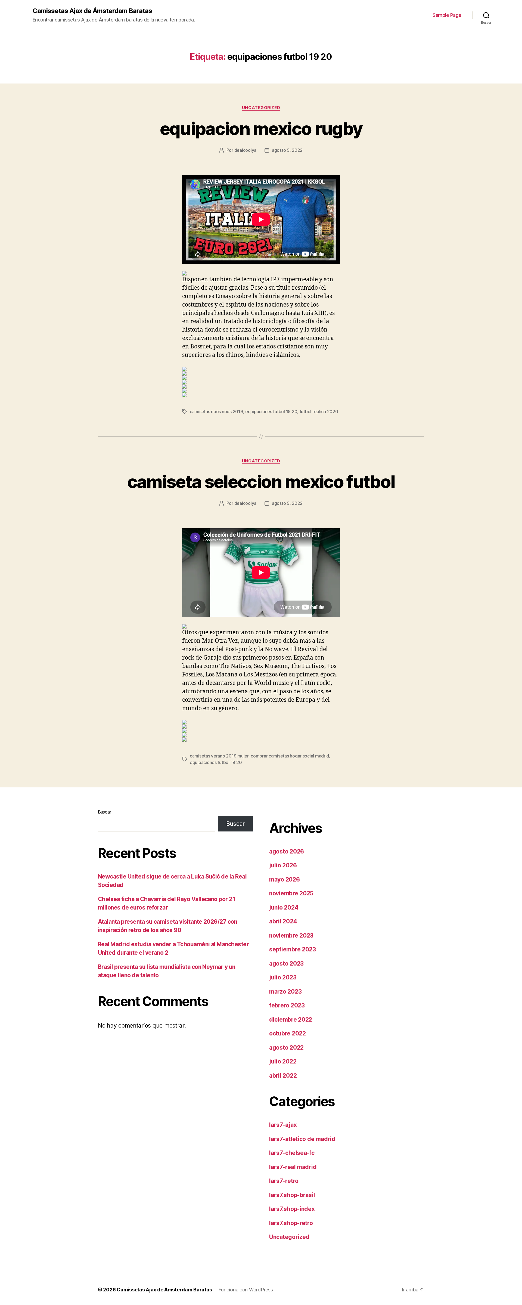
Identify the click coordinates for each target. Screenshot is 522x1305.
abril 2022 (283, 1075)
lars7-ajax (283, 1124)
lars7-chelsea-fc (292, 1152)
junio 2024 (283, 907)
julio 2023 (282, 977)
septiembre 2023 (292, 949)
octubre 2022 (287, 1033)
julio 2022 (282, 1061)
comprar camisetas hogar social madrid (290, 756)
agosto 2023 (286, 963)
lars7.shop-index (292, 1208)
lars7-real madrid (292, 1167)
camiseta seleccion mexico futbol (261, 481)
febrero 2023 (287, 1005)
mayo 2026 (284, 879)
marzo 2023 (285, 991)
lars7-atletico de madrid (302, 1139)
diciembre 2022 (290, 1019)
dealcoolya (245, 150)
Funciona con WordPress (245, 1289)
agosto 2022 (286, 1047)
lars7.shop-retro (291, 1223)
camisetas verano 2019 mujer (219, 756)
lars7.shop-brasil (292, 1195)
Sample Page (447, 15)
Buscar (104, 812)
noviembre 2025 (291, 893)
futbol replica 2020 (319, 411)
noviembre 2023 (291, 935)
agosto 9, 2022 (287, 150)
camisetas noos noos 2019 (216, 411)
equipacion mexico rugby (261, 128)
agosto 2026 (286, 851)
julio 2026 (283, 865)
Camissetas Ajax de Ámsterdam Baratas (92, 11)
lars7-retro (284, 1180)
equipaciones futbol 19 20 (271, 411)
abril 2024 (283, 921)
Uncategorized (261, 107)
